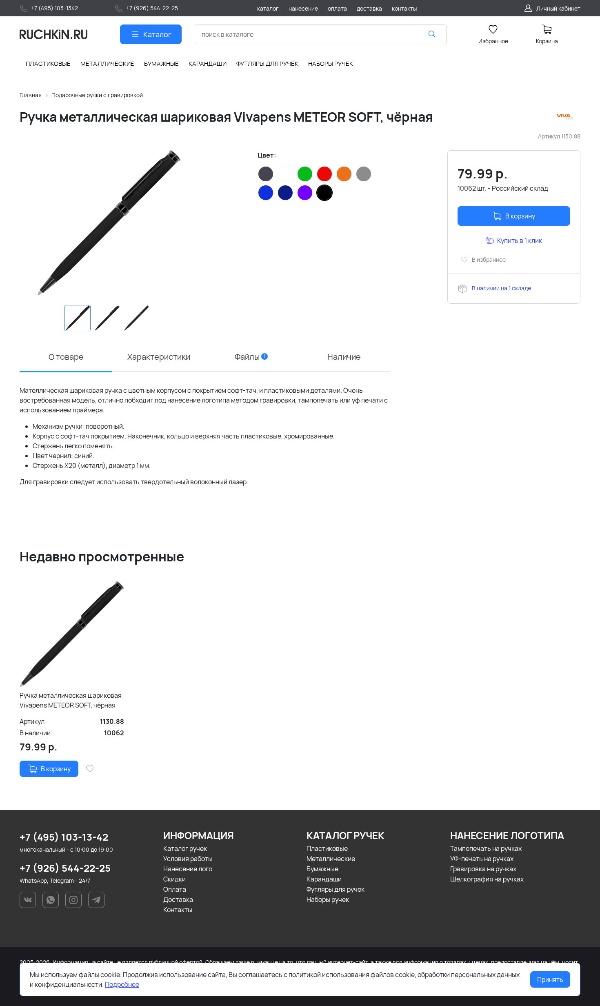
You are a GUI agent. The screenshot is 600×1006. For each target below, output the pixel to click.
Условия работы (188, 858)
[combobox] (321, 34)
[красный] (324, 174)
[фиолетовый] (305, 193)
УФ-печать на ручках (481, 858)
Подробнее (122, 984)
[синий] (266, 193)
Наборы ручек (328, 899)
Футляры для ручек (335, 889)
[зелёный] (305, 174)
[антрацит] (266, 174)
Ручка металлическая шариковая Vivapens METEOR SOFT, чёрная (71, 700)
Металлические (331, 858)
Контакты (177, 909)
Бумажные (322, 868)
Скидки (174, 879)
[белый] (285, 174)
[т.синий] (285, 193)
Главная (31, 95)
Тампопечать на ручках (486, 848)
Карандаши (324, 879)
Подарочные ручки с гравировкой (97, 95)
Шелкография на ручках (487, 879)
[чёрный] (324, 193)
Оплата (174, 889)
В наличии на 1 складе (501, 288)
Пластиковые (327, 848)
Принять (550, 979)
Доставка (178, 899)
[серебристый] (364, 174)
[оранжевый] (344, 174)
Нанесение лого (187, 868)
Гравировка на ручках (483, 868)
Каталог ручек (185, 848)
